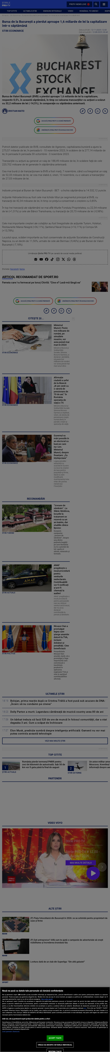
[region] (55, 1019)
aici (85, 1008)
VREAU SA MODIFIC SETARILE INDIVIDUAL (55, 1045)
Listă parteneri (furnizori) (10, 1031)
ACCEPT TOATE (55, 1038)
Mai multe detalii (47, 999)
